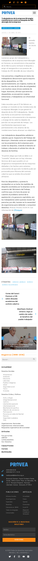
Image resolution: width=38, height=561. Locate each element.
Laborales (6, 381)
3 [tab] (15, 349)
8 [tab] (28, 349)
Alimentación (7, 375)
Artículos (6, 431)
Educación (6, 379)
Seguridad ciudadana (10, 418)
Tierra (5, 389)
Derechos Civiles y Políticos (11, 394)
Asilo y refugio (8, 398)
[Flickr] (25, 2)
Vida (4, 420)
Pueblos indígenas (9, 383)
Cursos (5, 449)
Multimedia (6, 452)
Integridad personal (10, 400)
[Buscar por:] (19, 359)
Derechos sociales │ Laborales (10, 28)
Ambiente (6, 377)
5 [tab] (20, 349)
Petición (6, 416)
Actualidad (6, 367)
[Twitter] (10, 2)
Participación (7, 412)
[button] (34, 12)
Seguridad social (9, 387)
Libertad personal (9, 406)
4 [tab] (18, 349)
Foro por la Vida (7, 436)
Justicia (5, 402)
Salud (5, 385)
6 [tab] (23, 349)
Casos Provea (7, 446)
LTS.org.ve (18, 210)
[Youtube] (22, 2)
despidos (30, 282)
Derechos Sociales (8, 371)
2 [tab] (13, 349)
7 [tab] (25, 349)
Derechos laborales (19, 282)
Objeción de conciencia (11, 410)
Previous (3, 338)
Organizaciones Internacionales (13, 425)
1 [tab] (11, 349)
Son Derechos (6, 442)
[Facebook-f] (14, 2)
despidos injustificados (10, 284)
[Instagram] (18, 2)
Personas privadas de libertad (13, 414)
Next (35, 338)
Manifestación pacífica (11, 408)
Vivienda (6, 391)
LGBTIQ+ (4, 438)
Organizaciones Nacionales (11, 423)
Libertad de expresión (10, 404)
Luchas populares (8, 440)
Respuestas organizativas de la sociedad (15, 427)
